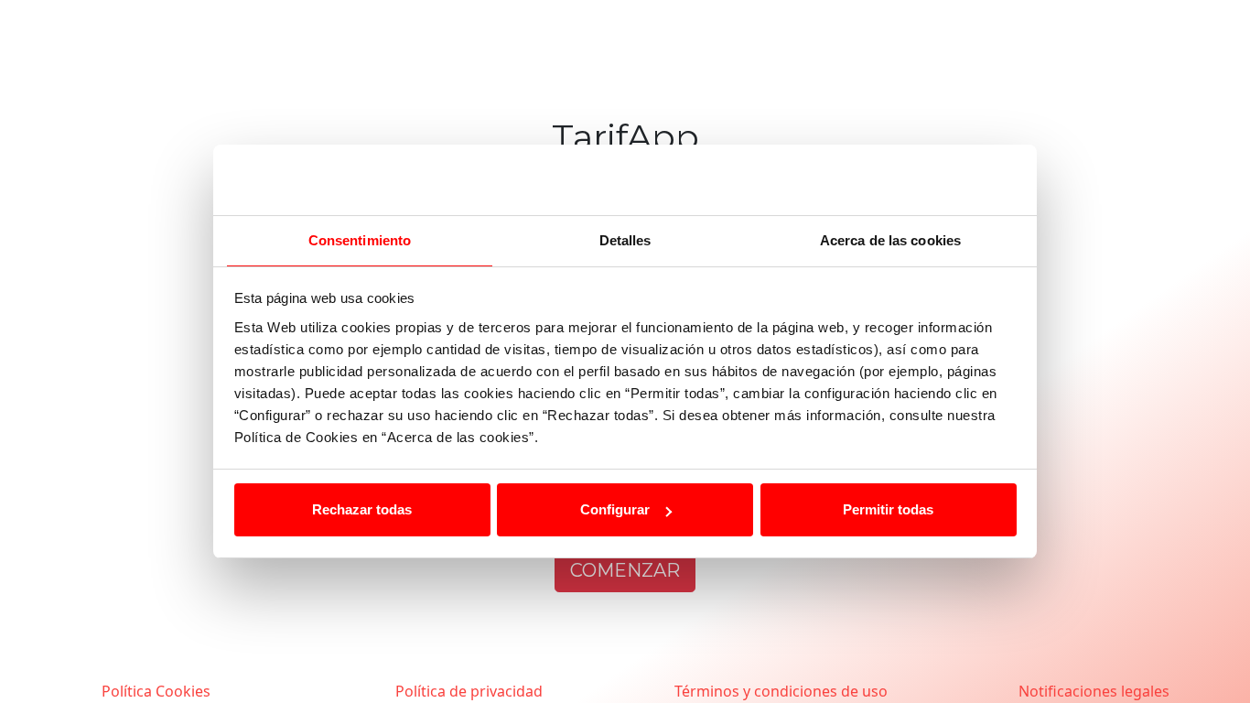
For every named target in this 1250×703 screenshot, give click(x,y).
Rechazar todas (362, 509)
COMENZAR (625, 570)
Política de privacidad (469, 691)
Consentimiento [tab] (359, 240)
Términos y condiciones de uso (781, 691)
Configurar (615, 509)
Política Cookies (156, 691)
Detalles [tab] (625, 240)
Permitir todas (888, 509)
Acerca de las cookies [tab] (890, 240)
